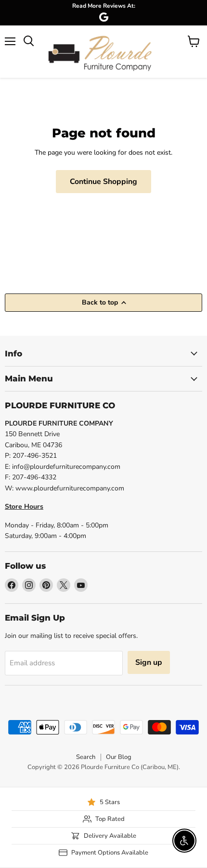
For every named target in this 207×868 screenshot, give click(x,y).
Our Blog (118, 757)
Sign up (148, 662)
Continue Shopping (103, 181)
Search (85, 757)
